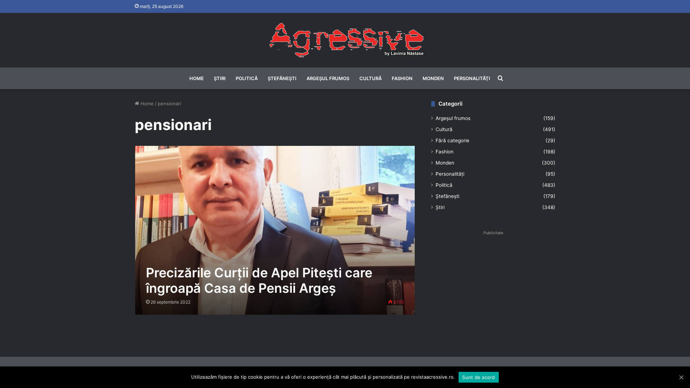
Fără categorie (452, 140)
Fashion (402, 78)
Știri (220, 78)
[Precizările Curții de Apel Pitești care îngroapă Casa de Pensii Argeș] (275, 230)
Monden (433, 78)
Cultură (370, 78)
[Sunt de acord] (681, 377)
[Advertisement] (493, 288)
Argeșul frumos (328, 78)
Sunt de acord (478, 377)
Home (196, 78)
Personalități (472, 78)
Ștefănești (282, 78)
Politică (247, 78)
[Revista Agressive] (345, 40)
